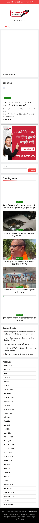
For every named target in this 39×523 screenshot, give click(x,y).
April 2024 (7, 477)
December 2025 (9, 397)
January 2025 (8, 441)
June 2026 (7, 373)
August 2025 (8, 413)
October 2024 (8, 453)
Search (5, 167)
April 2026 (7, 381)
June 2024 (7, 469)
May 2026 (7, 377)
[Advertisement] (19, 52)
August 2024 (8, 461)
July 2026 (7, 369)
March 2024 (7, 481)
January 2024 (8, 488)
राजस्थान (13, 517)
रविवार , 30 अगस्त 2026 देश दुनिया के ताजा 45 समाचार (18, 354)
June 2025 (7, 421)
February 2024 (8, 484)
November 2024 (9, 449)
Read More (6, 120)
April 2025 (7, 429)
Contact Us (23, 514)
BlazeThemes (33, 511)
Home (6, 514)
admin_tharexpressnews (12, 109)
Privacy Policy (14, 514)
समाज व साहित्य (21, 517)
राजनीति (17, 519)
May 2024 (7, 473)
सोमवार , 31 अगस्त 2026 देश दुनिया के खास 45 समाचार (19, 2)
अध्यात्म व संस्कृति (31, 517)
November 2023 (9, 496)
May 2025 (7, 425)
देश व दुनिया (6, 517)
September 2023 (9, 504)
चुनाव (22, 519)
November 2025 (9, 401)
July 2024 (7, 465)
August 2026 (8, 365)
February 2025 (8, 437)
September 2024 (9, 457)
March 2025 (7, 433)
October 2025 (8, 405)
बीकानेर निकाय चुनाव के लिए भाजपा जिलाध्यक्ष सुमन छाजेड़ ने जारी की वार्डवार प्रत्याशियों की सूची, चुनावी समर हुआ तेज (19, 207)
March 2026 (7, 385)
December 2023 (9, 492)
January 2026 (8, 393)
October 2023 (8, 500)
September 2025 (9, 409)
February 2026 (8, 389)
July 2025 (7, 417)
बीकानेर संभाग (7, 98)
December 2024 (9, 445)
